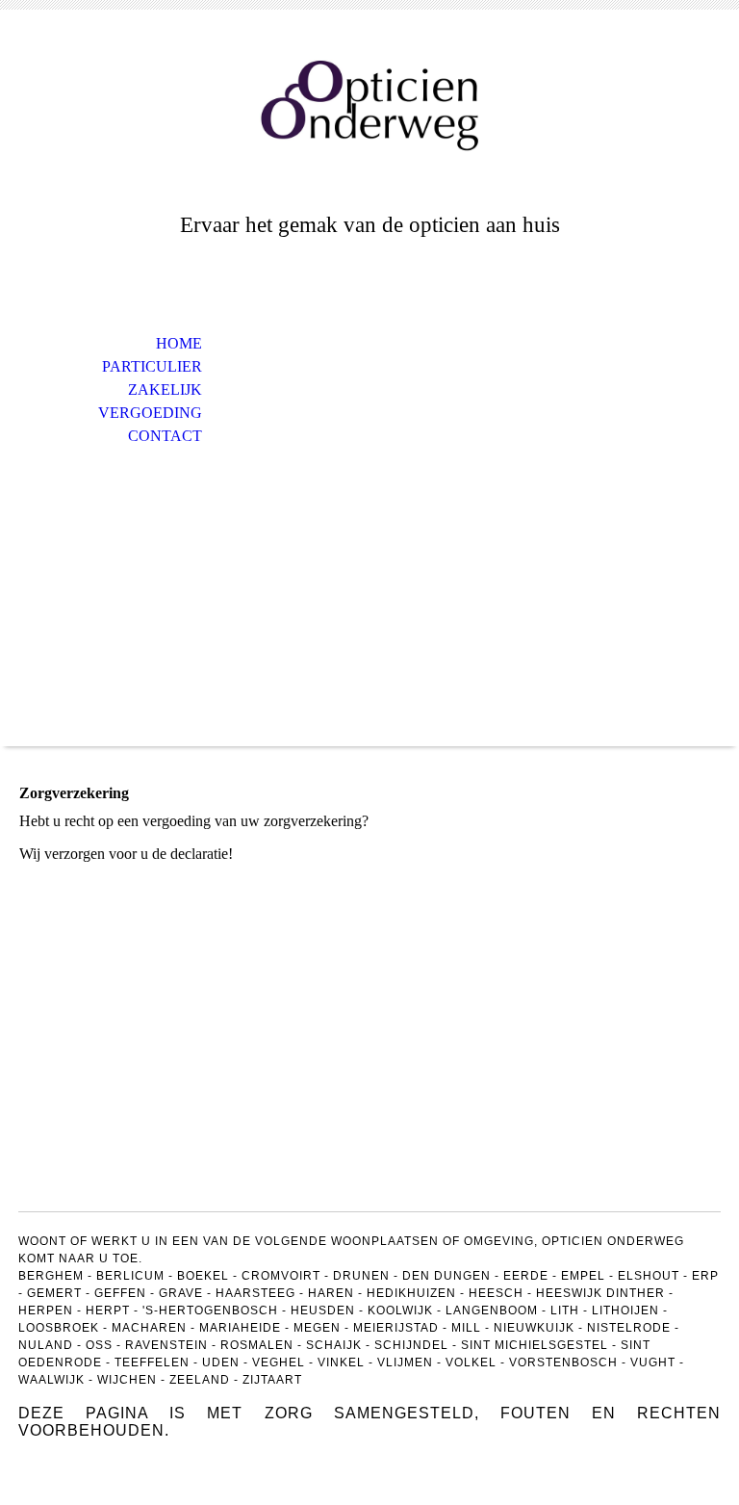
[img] (369, 103)
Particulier (152, 366)
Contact (165, 436)
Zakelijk (165, 389)
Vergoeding (150, 412)
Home (179, 343)
